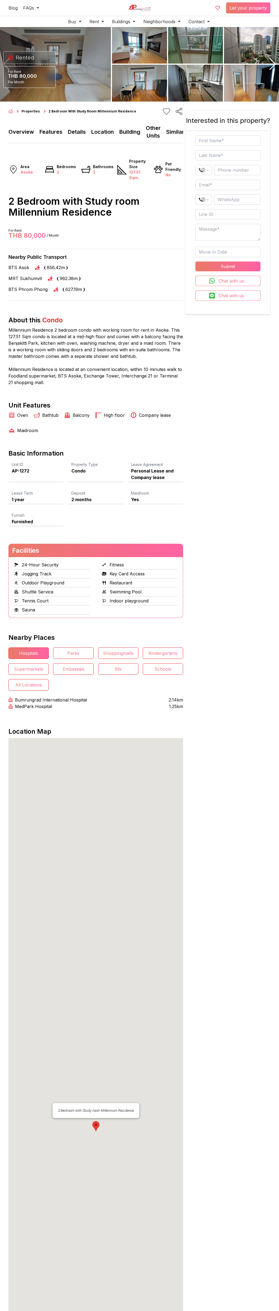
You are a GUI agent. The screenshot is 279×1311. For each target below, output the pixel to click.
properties (31, 111)
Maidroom (140, 493)
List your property (248, 8)
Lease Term (22, 493)
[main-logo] (139, 8)
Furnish (18, 515)
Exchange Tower (101, 376)
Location (102, 132)
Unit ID (17, 464)
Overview (21, 132)
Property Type (84, 464)
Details (77, 132)
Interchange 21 (137, 376)
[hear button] (166, 111)
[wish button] (218, 8)
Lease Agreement (147, 464)
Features (51, 132)
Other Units (153, 132)
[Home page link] (10, 111)
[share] (179, 111)
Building (129, 132)
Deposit (78, 493)
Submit (228, 266)
